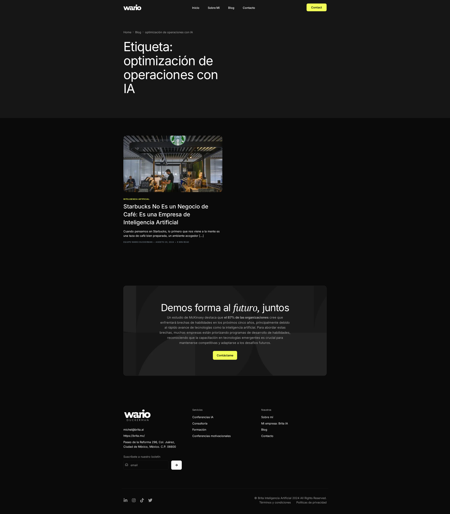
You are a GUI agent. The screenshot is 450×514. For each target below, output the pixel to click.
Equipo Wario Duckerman (138, 242)
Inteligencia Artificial (136, 199)
